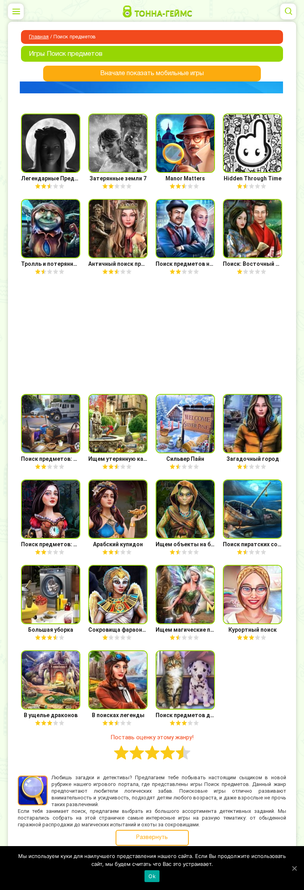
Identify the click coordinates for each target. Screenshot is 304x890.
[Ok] (294, 868)
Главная (39, 37)
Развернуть (152, 837)
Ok (152, 876)
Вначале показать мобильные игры (152, 73)
